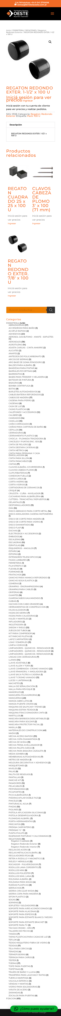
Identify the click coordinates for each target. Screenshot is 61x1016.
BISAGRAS (14, 383)
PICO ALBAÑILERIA (18, 795)
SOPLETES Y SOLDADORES (22, 905)
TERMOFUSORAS (17, 954)
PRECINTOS (14, 824)
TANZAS (13, 934)
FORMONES (14, 571)
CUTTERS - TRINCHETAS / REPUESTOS (27, 499)
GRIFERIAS (14, 592)
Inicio (8, 30)
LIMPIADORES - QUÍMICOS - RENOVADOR (30, 651)
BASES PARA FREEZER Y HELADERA (27, 377)
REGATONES (31, 30)
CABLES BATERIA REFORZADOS (25, 394)
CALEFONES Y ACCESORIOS (23, 412)
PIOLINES (13, 809)
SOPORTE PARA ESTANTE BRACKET (26, 922)
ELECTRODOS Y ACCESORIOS (23, 533)
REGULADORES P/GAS (20, 855)
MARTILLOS (14, 715)
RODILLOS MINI (16, 870)
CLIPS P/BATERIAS (18, 473)
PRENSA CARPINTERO (20, 827)
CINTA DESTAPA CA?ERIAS (22, 447)
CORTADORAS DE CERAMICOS (24, 487)
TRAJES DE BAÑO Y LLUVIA (22, 972)
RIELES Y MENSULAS (19, 861)
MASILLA (13, 727)
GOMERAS (14, 583)
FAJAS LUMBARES (18, 560)
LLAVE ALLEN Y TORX (19, 665)
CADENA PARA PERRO (20, 400)
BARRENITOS (15, 374)
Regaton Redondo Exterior (24, 844)
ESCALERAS (14, 539)
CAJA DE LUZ (15, 406)
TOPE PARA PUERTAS (19, 966)
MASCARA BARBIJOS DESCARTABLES (27, 718)
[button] (50, 42)
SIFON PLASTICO (17, 896)
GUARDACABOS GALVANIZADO (24, 598)
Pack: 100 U (33, 116)
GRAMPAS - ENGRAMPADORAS (24, 586)
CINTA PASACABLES (19, 461)
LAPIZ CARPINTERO (19, 639)
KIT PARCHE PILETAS (19, 636)
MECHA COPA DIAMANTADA (23, 739)
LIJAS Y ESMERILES (18, 642)
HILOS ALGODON (17, 610)
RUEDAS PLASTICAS (19, 885)
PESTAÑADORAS (17, 789)
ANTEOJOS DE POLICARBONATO (25, 356)
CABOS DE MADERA (19, 397)
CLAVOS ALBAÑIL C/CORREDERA (25, 467)
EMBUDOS (14, 536)
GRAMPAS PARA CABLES (21, 589)
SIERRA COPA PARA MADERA (23, 894)
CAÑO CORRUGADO (19, 424)
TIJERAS (13, 963)
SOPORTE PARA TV (18, 925)
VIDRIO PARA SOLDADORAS (23, 986)
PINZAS (12, 806)
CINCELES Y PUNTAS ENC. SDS (24, 441)
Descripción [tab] (16, 124)
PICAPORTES (15, 792)
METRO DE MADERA (19, 759)
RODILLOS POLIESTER (20, 873)
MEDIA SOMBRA (17, 754)
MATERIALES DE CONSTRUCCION (25, 730)
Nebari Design (39, 1012)
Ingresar (28, 100)
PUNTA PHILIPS (16, 833)
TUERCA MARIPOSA (18, 978)
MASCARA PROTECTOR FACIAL (24, 724)
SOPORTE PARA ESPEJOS (21, 914)
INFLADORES (15, 621)
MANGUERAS (15, 698)
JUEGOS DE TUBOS (18, 630)
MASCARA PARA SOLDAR (21, 721)
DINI (11, 508)
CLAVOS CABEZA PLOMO (21, 470)
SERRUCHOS (15, 888)
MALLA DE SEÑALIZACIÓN (22, 686)
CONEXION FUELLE (18, 476)
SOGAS (12, 899)
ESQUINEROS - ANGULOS (21, 548)
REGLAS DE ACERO (18, 849)
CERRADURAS (16, 432)
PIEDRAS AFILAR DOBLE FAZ (23, 798)
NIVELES (13, 768)
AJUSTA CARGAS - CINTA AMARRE (26, 347)
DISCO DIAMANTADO (19, 524)
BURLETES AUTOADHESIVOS (23, 391)
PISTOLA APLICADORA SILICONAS (26, 812)
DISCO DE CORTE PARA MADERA (25, 519)
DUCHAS (13, 530)
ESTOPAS (13, 554)
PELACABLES (15, 786)
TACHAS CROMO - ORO (20, 928)
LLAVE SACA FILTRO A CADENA (24, 674)
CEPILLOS (14, 430)
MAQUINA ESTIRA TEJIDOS (22, 709)
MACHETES (14, 683)
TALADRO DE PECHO (19, 931)
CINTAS (12, 464)
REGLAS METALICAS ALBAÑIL (23, 852)
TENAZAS (13, 951)
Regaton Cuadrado (20, 841)
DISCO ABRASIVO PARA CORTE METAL (28, 511)
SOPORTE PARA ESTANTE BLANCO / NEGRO (31, 917)
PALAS (12, 771)
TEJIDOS (13, 945)
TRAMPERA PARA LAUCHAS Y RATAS (27, 975)
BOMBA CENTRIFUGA (19, 386)
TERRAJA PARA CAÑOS (20, 957)
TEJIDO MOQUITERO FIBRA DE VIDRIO (28, 942)
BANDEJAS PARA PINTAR (21, 368)
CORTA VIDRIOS (17, 484)
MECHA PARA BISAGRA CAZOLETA (26, 751)
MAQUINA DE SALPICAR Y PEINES (26, 707)
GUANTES (13, 595)
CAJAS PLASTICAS (18, 409)
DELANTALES (15, 502)
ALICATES (13, 350)
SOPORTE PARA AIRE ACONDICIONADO (29, 908)
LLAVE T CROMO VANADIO (22, 677)
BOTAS (12, 388)
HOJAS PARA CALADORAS (22, 616)
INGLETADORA (16, 624)
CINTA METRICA (17, 450)
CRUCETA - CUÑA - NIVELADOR (24, 493)
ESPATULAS (14, 545)
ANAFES (13, 353)
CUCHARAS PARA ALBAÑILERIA (25, 496)
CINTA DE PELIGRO (18, 444)
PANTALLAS (14, 777)
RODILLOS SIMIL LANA (20, 876)
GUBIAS (12, 601)
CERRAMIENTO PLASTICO (21, 435)
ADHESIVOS (15, 334)
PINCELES (14, 801)
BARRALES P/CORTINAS (21, 371)
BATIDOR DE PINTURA (20, 380)
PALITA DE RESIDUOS (19, 774)
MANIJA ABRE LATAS (19, 701)
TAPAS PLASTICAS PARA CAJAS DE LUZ (28, 937)
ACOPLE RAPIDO (17, 331)
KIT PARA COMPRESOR (20, 633)
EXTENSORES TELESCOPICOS (23, 557)
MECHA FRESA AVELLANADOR (24, 745)
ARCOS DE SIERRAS (18, 359)
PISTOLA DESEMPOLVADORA (23, 815)
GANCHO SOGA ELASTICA (21, 580)
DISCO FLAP (15, 527)
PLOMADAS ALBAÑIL (19, 818)
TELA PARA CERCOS (19, 948)
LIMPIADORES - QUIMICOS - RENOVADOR (30, 648)
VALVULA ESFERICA (19, 981)
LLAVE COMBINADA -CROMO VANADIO (28, 668)
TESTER (12, 960)
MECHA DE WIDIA (18, 742)
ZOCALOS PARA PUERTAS (21, 995)
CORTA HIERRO (16, 481)
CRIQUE (13, 490)
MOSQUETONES (16, 765)
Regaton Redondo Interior (24, 847)
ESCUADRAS (15, 542)
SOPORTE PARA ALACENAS (22, 911)
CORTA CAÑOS (16, 478)
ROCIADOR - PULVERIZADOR (23, 864)
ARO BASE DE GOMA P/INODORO (25, 362)
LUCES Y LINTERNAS (19, 680)
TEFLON (13, 940)
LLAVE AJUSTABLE (18, 663)
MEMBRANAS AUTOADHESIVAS (24, 756)
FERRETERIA (18, 30)
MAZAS (12, 733)
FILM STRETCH (16, 566)
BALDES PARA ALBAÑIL (20, 365)
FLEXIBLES (14, 569)
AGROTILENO (15, 344)
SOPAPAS (13, 902)
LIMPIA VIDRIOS (17, 645)
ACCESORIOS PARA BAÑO (22, 328)
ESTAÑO (13, 551)
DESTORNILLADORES (19, 505)
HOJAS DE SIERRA (18, 613)
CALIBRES (14, 415)
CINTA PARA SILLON (19, 458)
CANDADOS (15, 418)
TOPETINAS (14, 969)
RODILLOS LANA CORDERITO (23, 867)
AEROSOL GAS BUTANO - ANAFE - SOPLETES (31, 337)
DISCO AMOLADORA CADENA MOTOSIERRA (31, 514)
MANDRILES (15, 692)
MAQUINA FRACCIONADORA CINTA (27, 712)
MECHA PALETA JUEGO (20, 748)
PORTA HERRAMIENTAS (21, 821)
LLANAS (13, 660)
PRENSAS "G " (15, 830)
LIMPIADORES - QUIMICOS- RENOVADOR (29, 654)
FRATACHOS (15, 574)
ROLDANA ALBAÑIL (18, 879)
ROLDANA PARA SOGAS (21, 882)
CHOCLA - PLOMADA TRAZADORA (26, 438)
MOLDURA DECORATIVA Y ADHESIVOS (28, 762)
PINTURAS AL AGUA (18, 803)
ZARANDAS (14, 992)
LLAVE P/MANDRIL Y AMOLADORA (26, 671)
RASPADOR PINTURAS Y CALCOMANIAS (29, 836)
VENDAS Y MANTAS (18, 984)
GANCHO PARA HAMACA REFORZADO (28, 577)
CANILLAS (14, 421)
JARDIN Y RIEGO (17, 627)
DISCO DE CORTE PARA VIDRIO (24, 522)
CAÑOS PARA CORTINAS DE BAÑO (26, 427)
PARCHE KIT (15, 780)
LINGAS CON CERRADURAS (22, 657)
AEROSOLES (15, 341)
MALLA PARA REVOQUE (21, 689)
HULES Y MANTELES (18, 618)
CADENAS (14, 403)
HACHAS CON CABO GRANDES (24, 604)
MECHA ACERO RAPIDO (21, 736)
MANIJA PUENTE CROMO (21, 704)
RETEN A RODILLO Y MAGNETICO (25, 858)
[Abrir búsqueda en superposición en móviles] (30, 310)
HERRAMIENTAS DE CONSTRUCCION (27, 607)
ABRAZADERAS (16, 325)
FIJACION (11, 998)
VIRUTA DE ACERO (18, 989)
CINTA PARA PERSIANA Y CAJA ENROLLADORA (24, 454)
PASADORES (15, 783)
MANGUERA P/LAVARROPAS (23, 695)
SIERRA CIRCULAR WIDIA (21, 891)
